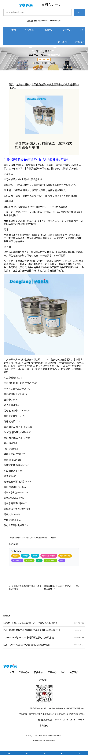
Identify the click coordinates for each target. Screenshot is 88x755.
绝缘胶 (53, 538)
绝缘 (39, 560)
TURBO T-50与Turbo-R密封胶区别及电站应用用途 (28, 637)
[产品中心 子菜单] (35, 30)
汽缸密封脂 (17, 560)
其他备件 (29, 560)
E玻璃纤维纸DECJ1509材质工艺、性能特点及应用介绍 (30, 623)
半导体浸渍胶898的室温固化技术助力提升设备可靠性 (29, 538)
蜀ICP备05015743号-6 (47, 740)
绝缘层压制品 (50, 560)
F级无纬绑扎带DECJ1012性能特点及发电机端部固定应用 (31, 630)
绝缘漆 (15, 556)
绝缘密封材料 (65, 556)
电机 (61, 560)
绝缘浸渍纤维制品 (48, 556)
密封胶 (35, 556)
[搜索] (79, 12)
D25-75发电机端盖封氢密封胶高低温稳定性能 (26, 645)
